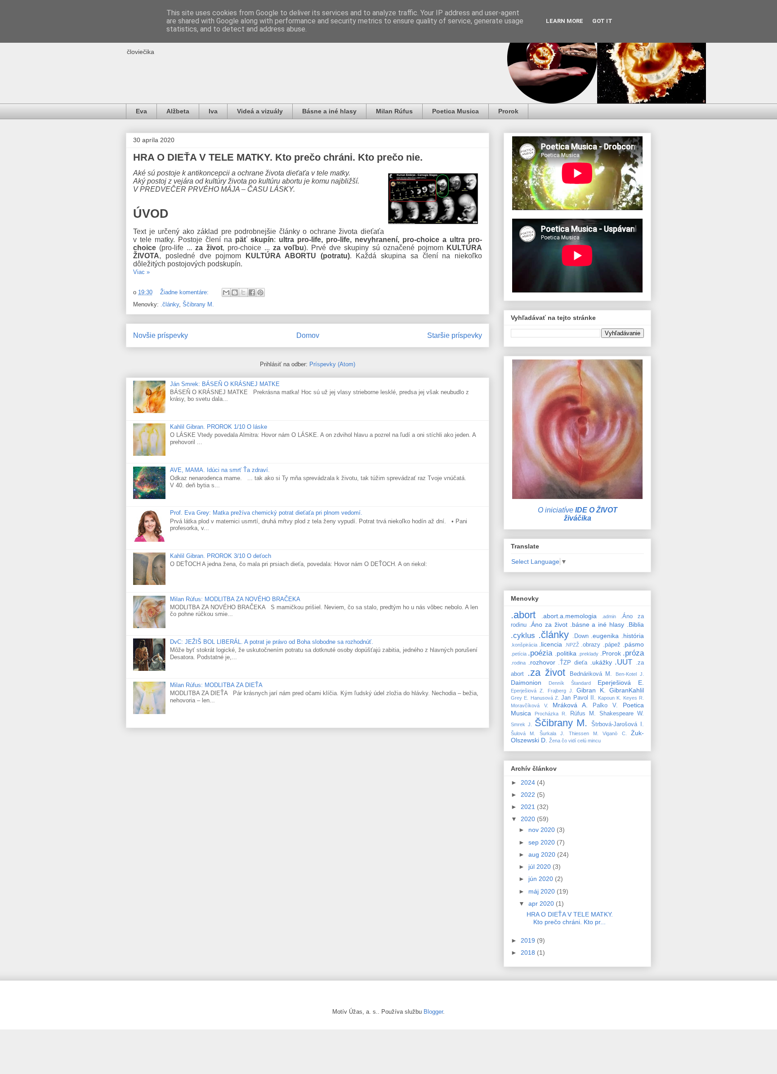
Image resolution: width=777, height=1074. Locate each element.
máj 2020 (542, 891)
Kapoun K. (609, 698)
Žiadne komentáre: (185, 292)
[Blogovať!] (234, 292)
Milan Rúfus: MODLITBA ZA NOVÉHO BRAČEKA (235, 599)
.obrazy (590, 645)
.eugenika (605, 635)
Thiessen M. (583, 733)
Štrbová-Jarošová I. (617, 724)
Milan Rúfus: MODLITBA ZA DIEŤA (216, 685)
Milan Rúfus (394, 111)
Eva (141, 111)
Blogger (433, 1011)
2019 (529, 940)
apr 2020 (542, 903)
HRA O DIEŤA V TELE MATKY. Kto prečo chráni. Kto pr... (570, 918)
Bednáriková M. (591, 674)
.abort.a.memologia (569, 616)
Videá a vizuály (260, 111)
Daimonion (526, 682)
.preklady (588, 653)
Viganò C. (614, 733)
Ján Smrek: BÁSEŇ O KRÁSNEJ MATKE (225, 384)
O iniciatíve (577, 514)
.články (170, 304)
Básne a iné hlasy (329, 111)
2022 (529, 794)
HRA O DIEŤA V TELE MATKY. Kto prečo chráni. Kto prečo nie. (278, 157)
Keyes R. (633, 698)
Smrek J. (521, 724)
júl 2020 (540, 866)
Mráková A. (570, 705)
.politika (565, 653)
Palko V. (605, 705)
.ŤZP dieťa (572, 663)
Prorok (508, 111)
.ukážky (601, 662)
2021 (529, 806)
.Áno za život (548, 624)
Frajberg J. (560, 690)
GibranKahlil (626, 690)
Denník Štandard (570, 683)
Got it (602, 21)
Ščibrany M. (198, 304)
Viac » (141, 272)
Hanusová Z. (545, 698)
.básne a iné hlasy (597, 624)
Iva (213, 111)
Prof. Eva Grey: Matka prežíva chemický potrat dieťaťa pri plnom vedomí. (266, 512)
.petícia (519, 653)
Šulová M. (523, 733)
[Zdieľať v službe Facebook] (251, 292)
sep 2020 (542, 842)
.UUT (623, 662)
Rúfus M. (583, 713)
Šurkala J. (552, 733)
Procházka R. (551, 713)
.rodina (518, 662)
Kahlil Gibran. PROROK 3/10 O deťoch (220, 556)
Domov (307, 335)
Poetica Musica (455, 111)
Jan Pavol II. (578, 698)
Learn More (564, 21)
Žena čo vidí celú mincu (575, 740)
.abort (523, 614)
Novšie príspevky (160, 335)
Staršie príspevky (454, 335)
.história (632, 635)
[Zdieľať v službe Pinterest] (260, 292)
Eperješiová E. (621, 682)
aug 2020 (542, 854)
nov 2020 (542, 829)
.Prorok (610, 653)
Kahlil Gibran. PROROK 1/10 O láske (218, 426)
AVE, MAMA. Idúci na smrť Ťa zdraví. (220, 470)
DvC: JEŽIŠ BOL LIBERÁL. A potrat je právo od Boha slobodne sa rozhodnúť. (271, 641)
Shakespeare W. (621, 713)
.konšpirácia (524, 644)
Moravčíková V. (529, 705)
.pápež (612, 645)
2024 (529, 782)
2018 (529, 952)
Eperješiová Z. (527, 690)
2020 (529, 818)
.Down (580, 636)
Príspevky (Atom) (332, 364)
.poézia (540, 653)
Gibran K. (590, 690)
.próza (633, 653)
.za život (546, 672)
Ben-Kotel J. (630, 674)
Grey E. (519, 698)
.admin (609, 616)
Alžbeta (177, 111)
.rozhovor (541, 662)
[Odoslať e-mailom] (226, 292)
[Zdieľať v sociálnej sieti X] (243, 292)
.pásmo (633, 644)
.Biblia (635, 624)
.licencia (550, 644)
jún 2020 (541, 878)
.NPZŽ (572, 644)
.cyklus (523, 635)
